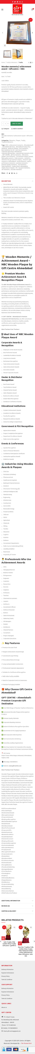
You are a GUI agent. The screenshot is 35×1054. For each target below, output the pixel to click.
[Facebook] (13, 2)
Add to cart (16, 124)
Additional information (10, 900)
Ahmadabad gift (28, 145)
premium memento (21, 163)
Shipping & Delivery (8, 911)
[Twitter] (15, 2)
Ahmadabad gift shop (8, 147)
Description (6, 181)
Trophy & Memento (11, 62)
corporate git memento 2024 (24, 153)
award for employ (13, 148)
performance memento (8, 163)
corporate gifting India (8, 153)
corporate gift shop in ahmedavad (11, 152)
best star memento (21, 150)
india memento (19, 158)
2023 (6, 145)
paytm (29, 161)
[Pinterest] (17, 2)
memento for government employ (12, 160)
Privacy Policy (5, 976)
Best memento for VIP (8, 150)
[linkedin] (20, 2)
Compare (6, 128)
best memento (23, 148)
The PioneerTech (26, 1043)
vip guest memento (24, 168)
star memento (22, 165)
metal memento (21, 161)
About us (4, 1007)
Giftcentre (25, 155)
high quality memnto (8, 158)
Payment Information (7, 973)
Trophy (21, 62)
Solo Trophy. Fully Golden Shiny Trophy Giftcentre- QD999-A (9, 943)
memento (27, 158)
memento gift (27, 160)
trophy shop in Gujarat (8, 168)
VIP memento (6, 170)
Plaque (18, 140)
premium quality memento (9, 165)
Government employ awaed (24, 157)
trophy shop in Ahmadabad (20, 166)
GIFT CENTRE (6, 155)
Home (3, 62)
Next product (33, 62)
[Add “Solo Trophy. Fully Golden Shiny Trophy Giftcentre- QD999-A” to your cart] (3, 938)
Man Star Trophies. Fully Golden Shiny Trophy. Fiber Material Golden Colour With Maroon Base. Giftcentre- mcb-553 (25, 951)
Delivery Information (7, 969)
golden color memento (8, 157)
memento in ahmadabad (9, 161)
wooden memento (16, 170)
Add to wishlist (18, 128)
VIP (16, 168)
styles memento (6, 166)
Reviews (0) (5, 906)
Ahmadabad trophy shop (23, 147)
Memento (12, 140)
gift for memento (16, 155)
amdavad (4, 148)
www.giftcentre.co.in (15, 766)
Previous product (29, 62)
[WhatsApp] (22, 2)
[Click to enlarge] (5, 45)
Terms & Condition (6, 980)
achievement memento (16, 145)
